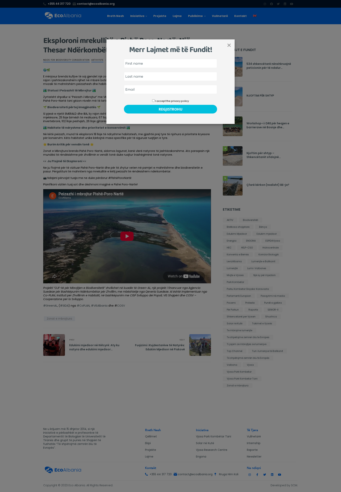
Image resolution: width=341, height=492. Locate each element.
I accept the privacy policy (172, 101)
